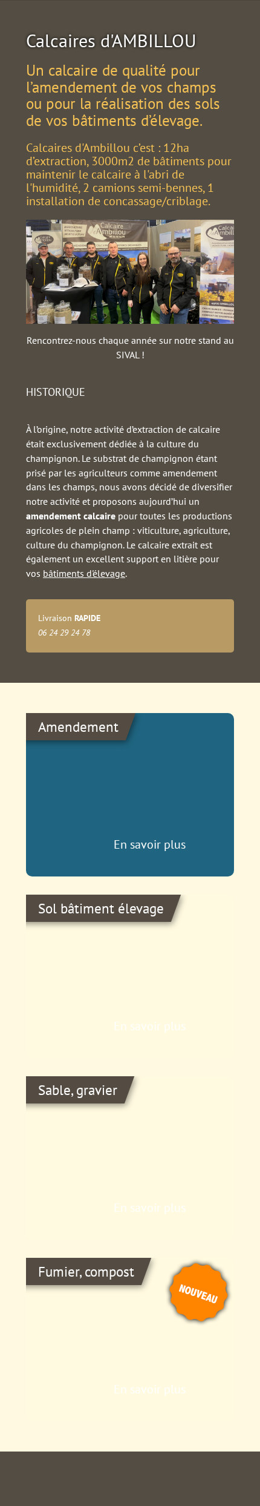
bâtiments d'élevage (84, 573)
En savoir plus (150, 844)
